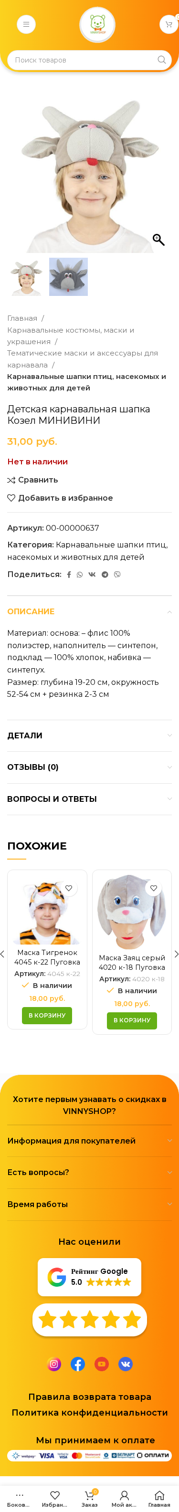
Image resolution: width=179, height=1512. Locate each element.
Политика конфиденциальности (89, 1412)
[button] (160, 176)
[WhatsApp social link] (79, 574)
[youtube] (101, 1363)
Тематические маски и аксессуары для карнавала (82, 358)
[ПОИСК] (162, 60)
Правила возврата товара (89, 1397)
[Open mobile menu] (26, 24)
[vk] (125, 1363)
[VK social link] (92, 574)
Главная (23, 318)
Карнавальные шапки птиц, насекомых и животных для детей (86, 382)
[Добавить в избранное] (69, 888)
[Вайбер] (117, 574)
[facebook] (77, 1363)
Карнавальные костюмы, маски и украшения (71, 336)
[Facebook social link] (69, 574)
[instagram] (53, 1363)
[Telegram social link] (105, 574)
